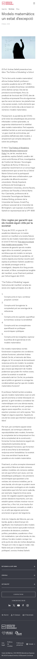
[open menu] (34, 3)
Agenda (4, 9)
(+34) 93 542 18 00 (18, 601)
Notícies (11, 9)
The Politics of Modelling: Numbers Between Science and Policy (15, 151)
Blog (17, 9)
